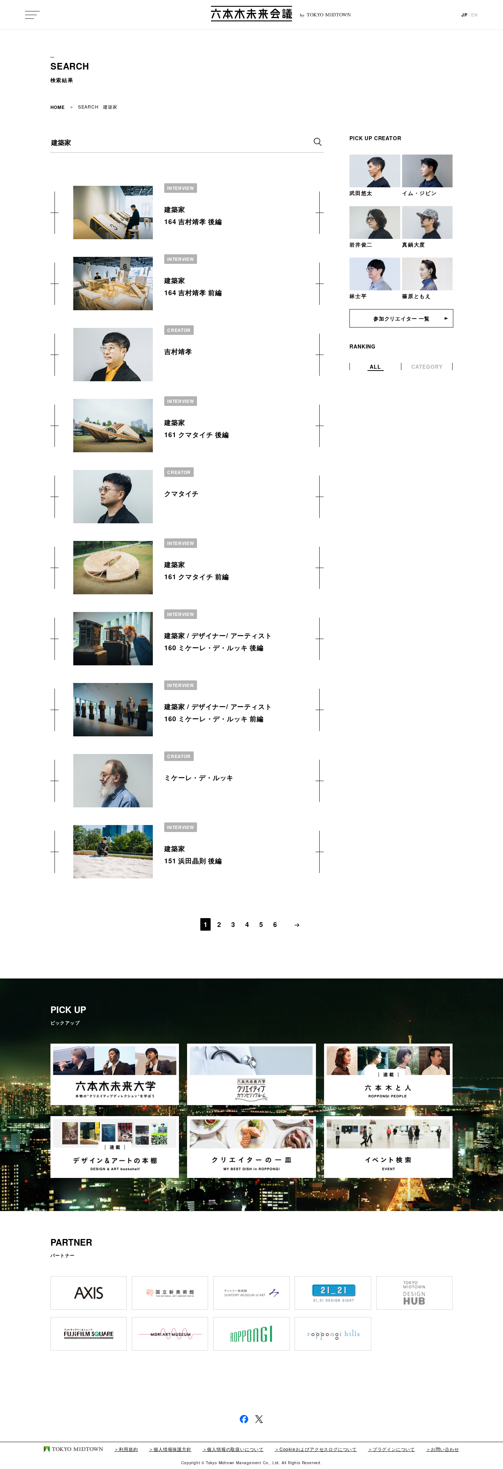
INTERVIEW (180, 188)
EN (474, 14)
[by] (251, 15)
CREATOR (179, 330)
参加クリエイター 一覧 (401, 318)
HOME (57, 107)
